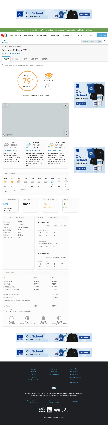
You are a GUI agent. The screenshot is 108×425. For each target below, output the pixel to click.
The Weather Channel (49, 409)
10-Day (24, 59)
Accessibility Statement (74, 377)
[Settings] (104, 41)
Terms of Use (74, 369)
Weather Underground (57, 410)
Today (6, 59)
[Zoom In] (66, 131)
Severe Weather (41, 35)
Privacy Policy (74, 372)
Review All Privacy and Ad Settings (33, 401)
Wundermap (54, 372)
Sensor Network (15, 35)
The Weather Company (42, 410)
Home (4, 35)
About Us (33, 372)
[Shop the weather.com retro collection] (54, 14)
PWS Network (54, 369)
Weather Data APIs (33, 380)
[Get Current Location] (100, 41)
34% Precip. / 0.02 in (33, 151)
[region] (35, 120)
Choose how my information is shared (54, 401)
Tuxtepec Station (12, 54)
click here (88, 30)
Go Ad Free (102, 35)
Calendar (34, 59)
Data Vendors (74, 383)
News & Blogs (54, 35)
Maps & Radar (28, 35)
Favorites (5, 42)
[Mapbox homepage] (7, 135)
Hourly (15, 59)
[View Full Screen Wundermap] (5, 105)
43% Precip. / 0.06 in (10, 151)
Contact (34, 374)
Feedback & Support (54, 374)
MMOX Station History (48, 217)
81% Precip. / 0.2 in (54, 151)
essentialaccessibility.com (54, 388)
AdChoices (74, 380)
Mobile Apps (67, 35)
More (80, 35)
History (45, 59)
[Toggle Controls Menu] (65, 105)
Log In (92, 35)
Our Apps (33, 369)
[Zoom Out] (66, 134)
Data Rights (74, 401)
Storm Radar (65, 409)
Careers (34, 377)
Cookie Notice (74, 374)
